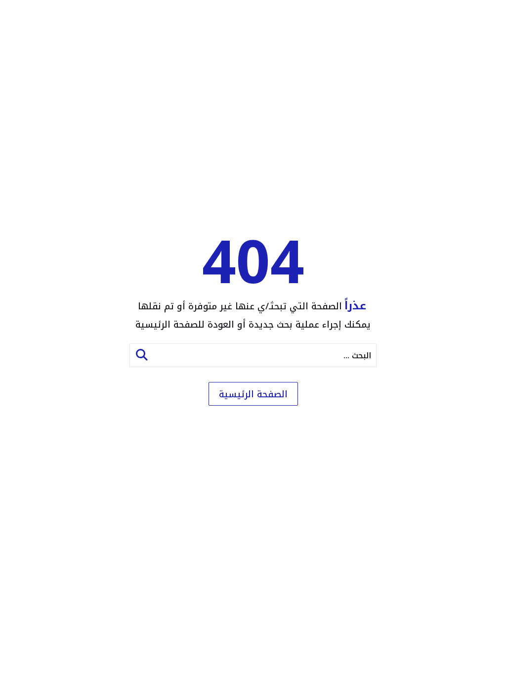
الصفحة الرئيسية (253, 394)
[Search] (142, 355)
